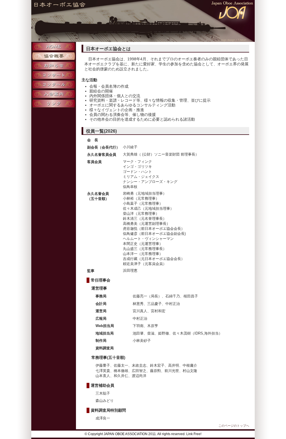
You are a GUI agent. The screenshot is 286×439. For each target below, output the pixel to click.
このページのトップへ (233, 425)
